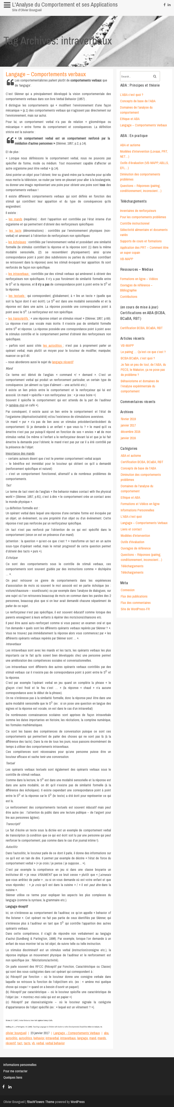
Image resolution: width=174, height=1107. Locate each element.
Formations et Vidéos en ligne (140, 503)
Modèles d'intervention (135, 535)
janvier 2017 (128, 425)
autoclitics (25, 1038)
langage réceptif (62, 362)
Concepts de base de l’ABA (138, 101)
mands (102, 1038)
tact (19, 1043)
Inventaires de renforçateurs (138, 210)
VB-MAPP (126, 259)
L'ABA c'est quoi (131, 516)
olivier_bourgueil (16, 1033)
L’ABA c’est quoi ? (131, 94)
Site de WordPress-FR (135, 609)
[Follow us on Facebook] (165, 3)
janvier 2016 (128, 438)
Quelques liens (12, 1077)
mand (92, 1038)
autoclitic (11, 1038)
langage (82, 1038)
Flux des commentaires (136, 602)
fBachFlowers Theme (40, 1101)
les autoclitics (53, 345)
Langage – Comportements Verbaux (143, 125)
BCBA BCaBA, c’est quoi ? (138, 358)
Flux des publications (134, 596)
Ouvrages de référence (136, 548)
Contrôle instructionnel (134, 223)
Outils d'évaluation (132, 542)
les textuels (17, 295)
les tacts (15, 230)
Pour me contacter (15, 1071)
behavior (39, 1038)
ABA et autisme (130, 145)
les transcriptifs (18, 318)
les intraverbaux (19, 273)
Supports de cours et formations (141, 241)
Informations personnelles (22, 13)
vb (33, 1043)
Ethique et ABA (130, 118)
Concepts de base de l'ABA (138, 468)
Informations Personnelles (137, 510)
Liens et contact (131, 529)
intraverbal (52, 1038)
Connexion (128, 590)
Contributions (128, 296)
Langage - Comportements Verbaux (76, 1033)
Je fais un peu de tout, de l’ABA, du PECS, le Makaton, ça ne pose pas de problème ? (143, 369)
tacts (27, 1043)
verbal (40, 1043)
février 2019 (128, 419)
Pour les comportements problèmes (143, 217)
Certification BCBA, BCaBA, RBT (141, 328)
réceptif (11, 1043)
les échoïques (17, 242)
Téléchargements (132, 566)
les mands (15, 219)
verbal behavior (55, 1043)
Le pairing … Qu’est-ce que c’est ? (143, 351)
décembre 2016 (130, 431)
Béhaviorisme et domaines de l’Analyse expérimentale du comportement (140, 386)
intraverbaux (68, 1038)
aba (106, 1033)
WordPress (78, 1101)
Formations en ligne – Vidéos (139, 278)
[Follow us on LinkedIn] (169, 3)
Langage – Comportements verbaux (46, 74)
